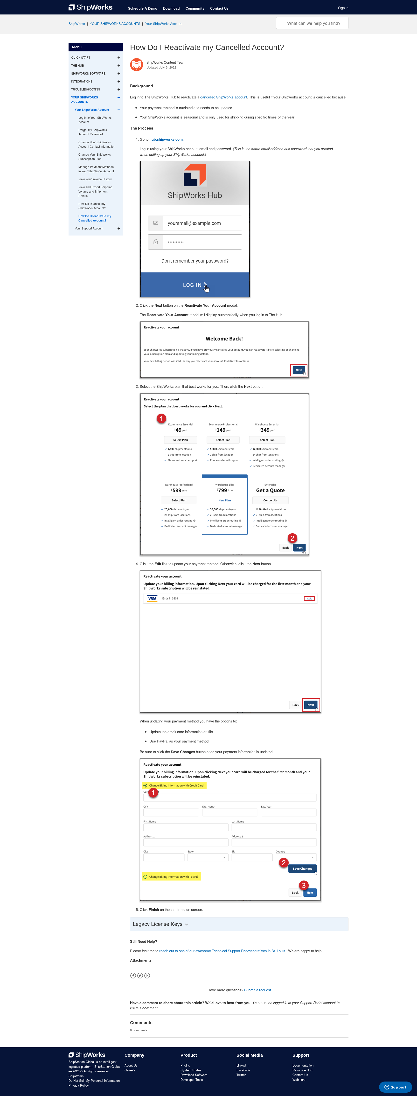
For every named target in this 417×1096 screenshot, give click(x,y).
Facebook (133, 976)
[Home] (90, 7)
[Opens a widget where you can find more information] (395, 1088)
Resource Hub (302, 1070)
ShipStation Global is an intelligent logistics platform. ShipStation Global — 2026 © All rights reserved (94, 1066)
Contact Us (219, 8)
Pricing (185, 1065)
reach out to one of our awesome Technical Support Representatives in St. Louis (222, 950)
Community (195, 8)
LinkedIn (147, 976)
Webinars (299, 1079)
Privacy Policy (79, 1085)
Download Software (194, 1074)
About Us (131, 1065)
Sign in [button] (343, 7)
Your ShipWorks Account (163, 24)
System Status (191, 1070)
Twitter (140, 976)
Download (171, 8)
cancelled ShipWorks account (223, 96)
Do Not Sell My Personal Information (94, 1080)
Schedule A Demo (142, 8)
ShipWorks (77, 24)
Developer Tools (192, 1079)
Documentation (302, 1065)
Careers (130, 1070)
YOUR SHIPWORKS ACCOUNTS (115, 24)
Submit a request (257, 989)
